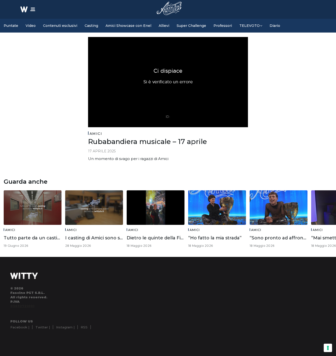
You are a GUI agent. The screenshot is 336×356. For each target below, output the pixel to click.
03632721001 (22, 306)
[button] (33, 9)
